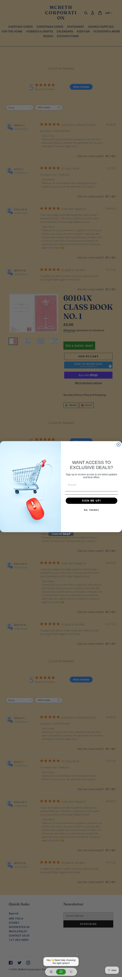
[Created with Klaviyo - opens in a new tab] (61, 534)
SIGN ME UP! (91, 500)
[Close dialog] (119, 445)
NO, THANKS (91, 510)
